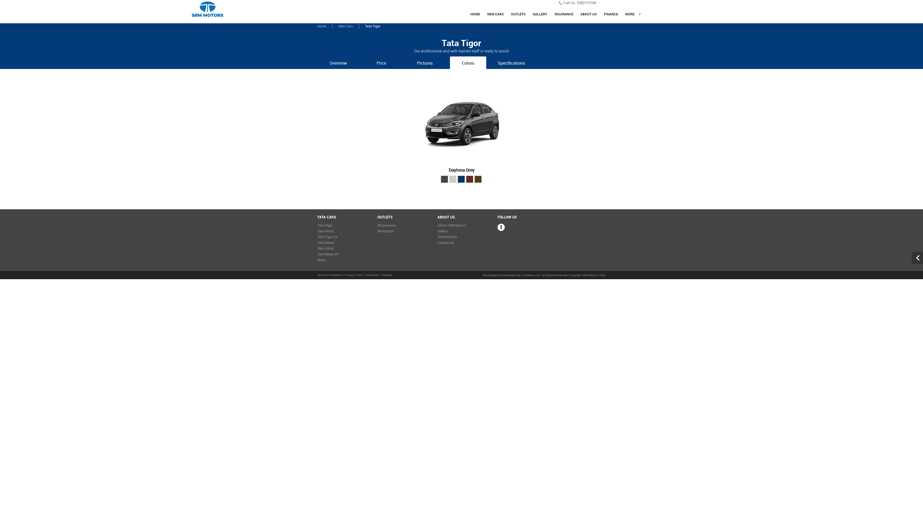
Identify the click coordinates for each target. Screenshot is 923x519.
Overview (338, 63)
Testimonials (447, 237)
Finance (611, 14)
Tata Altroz (325, 231)
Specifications (511, 63)
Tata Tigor (325, 225)
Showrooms (386, 225)
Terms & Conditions (329, 275)
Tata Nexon (325, 242)
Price (381, 63)
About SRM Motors (451, 225)
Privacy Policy (354, 275)
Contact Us (445, 242)
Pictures (425, 63)
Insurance (564, 14)
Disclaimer (372, 275)
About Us (588, 14)
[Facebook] (501, 227)
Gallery (540, 14)
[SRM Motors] (210, 9)
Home (475, 14)
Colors (468, 63)
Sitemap (387, 275)
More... (322, 260)
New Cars (495, 14)
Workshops (385, 231)
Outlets (518, 14)
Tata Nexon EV (328, 254)
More (630, 14)
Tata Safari (325, 248)
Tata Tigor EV (327, 237)
